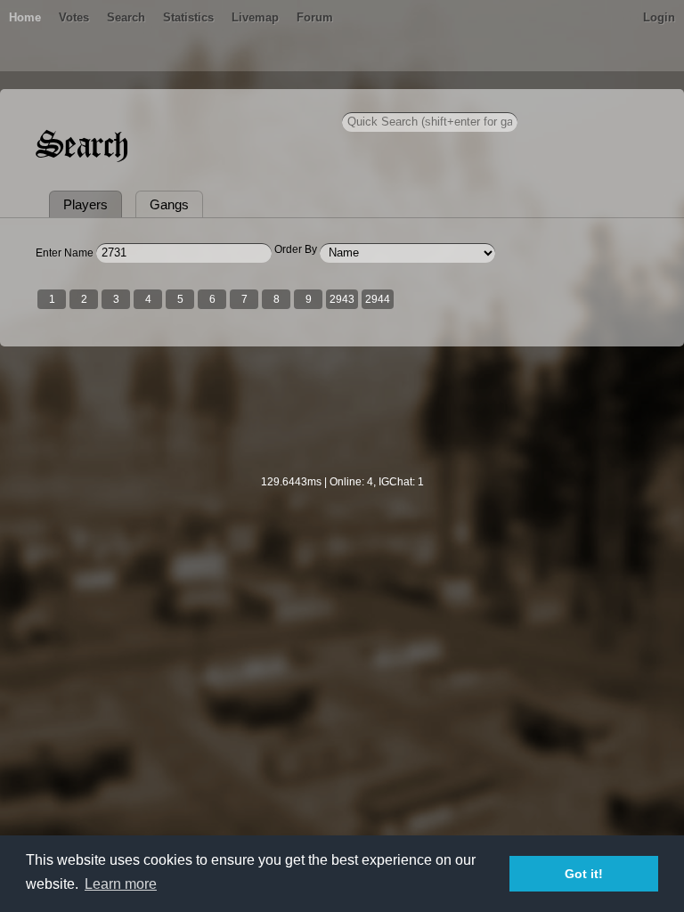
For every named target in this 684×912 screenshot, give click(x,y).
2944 (377, 299)
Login (659, 17)
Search (126, 17)
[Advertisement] (342, 422)
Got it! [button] (584, 874)
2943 (342, 299)
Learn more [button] (121, 884)
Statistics (188, 17)
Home (25, 17)
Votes (74, 17)
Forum (315, 17)
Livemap (255, 17)
